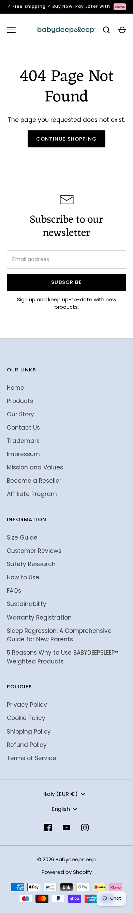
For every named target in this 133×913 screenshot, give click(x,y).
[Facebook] (48, 827)
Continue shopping (66, 138)
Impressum (23, 454)
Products (20, 401)
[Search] (106, 29)
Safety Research (31, 564)
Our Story (20, 414)
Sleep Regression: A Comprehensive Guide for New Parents (59, 635)
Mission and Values (35, 467)
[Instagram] (84, 827)
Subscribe (66, 282)
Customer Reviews (34, 551)
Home (15, 388)
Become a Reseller (34, 481)
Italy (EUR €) (60, 794)
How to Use (23, 577)
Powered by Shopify (67, 872)
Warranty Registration (39, 617)
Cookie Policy (26, 718)
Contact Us (23, 427)
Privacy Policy (27, 705)
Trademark (23, 441)
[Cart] (122, 29)
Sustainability (26, 604)
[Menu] (11, 29)
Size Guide (22, 537)
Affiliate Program (32, 494)
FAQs (14, 591)
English (60, 809)
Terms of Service (31, 758)
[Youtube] (66, 827)
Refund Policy (27, 745)
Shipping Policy (29, 731)
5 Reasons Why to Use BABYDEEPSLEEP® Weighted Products (62, 657)
